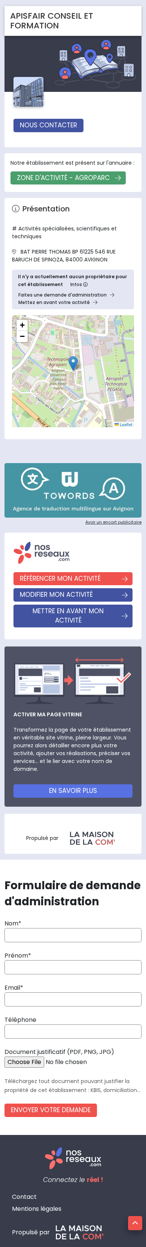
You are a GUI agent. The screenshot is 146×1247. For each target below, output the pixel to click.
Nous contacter (48, 125)
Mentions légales (36, 1208)
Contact (24, 1196)
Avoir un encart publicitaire (113, 522)
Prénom (16, 955)
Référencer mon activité (60, 578)
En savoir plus (73, 790)
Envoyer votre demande (51, 1109)
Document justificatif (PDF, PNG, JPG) (59, 1052)
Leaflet (125, 424)
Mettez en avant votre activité (54, 302)
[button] (73, 363)
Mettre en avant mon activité (68, 616)
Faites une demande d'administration (62, 295)
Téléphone (20, 1019)
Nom (11, 923)
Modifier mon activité (56, 594)
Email (12, 987)
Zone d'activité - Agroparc (63, 177)
